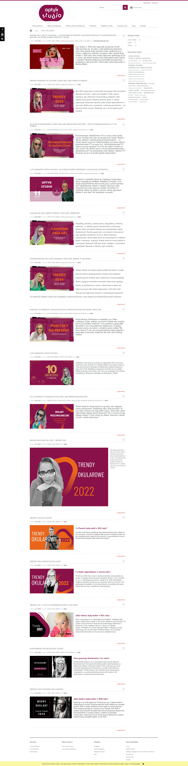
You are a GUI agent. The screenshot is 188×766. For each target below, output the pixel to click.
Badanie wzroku (130, 749)
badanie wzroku (135, 65)
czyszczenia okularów (133, 60)
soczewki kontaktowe (133, 101)
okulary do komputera (142, 85)
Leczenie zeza (129, 754)
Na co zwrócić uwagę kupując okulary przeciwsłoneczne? (59, 396)
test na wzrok (131, 85)
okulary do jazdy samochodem (79, 400)
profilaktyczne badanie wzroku (140, 67)
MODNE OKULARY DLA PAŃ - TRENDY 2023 (48, 440)
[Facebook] (2, 29)
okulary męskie (144, 99)
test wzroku (151, 83)
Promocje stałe (130, 757)
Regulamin (97, 746)
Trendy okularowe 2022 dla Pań (45, 561)
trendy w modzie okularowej (139, 58)
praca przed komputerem (134, 63)
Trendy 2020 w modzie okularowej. (47, 689)
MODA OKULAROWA (53, 41)
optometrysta (149, 92)
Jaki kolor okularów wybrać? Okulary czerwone (55, 213)
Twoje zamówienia (34, 746)
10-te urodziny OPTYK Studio (44, 353)
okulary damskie (133, 99)
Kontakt (128, 759)
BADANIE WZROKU (53, 130)
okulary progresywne (133, 70)
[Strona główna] (53, 12)
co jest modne (86, 41)
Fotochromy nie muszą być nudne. (47, 648)
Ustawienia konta (34, 749)
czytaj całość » (121, 75)
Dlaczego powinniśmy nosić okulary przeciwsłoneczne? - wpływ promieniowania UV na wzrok (73, 125)
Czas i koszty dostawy (67, 746)
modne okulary (134, 56)
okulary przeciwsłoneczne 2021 (135, 88)
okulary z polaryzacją (140, 95)
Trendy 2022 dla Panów (41, 518)
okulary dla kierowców (146, 70)
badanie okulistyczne (137, 83)
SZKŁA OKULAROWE (67, 652)
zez (140, 60)
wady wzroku (133, 90)
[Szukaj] (125, 7)
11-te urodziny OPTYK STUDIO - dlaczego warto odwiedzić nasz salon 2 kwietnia (69, 169)
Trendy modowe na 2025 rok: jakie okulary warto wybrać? (59, 80)
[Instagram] (2, 39)
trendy (80, 41)
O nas (127, 746)
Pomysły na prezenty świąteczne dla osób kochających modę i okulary (65, 309)
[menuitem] (37, 25)
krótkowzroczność (134, 97)
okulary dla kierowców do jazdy (136, 81)
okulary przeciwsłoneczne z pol (136, 74)
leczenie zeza (147, 60)
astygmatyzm (148, 88)
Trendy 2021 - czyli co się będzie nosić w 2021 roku (54, 605)
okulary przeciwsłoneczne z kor (136, 76)
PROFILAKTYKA (65, 173)
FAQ (95, 754)
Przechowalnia (33, 751)
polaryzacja (130, 95)
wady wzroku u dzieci (135, 93)
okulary (77, 41)
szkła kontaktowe (143, 101)
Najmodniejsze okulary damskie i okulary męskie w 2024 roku (60, 258)
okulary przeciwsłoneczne (67, 41)
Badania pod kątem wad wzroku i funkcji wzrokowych (140, 751)
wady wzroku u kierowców (148, 90)
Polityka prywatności (99, 751)
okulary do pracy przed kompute (150, 63)
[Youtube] (2, 34)
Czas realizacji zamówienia (69, 749)
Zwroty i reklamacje (99, 749)
